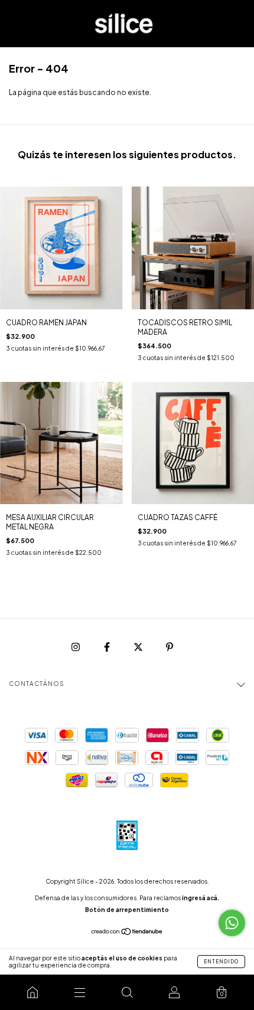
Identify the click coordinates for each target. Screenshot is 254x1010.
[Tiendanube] (127, 933)
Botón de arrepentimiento (127, 909)
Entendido (221, 962)
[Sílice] (32, 992)
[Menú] (79, 992)
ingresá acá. (200, 897)
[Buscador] (127, 992)
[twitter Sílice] (139, 646)
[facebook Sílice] (107, 646)
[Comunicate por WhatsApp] (232, 923)
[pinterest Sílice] (169, 646)
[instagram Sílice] (76, 646)
